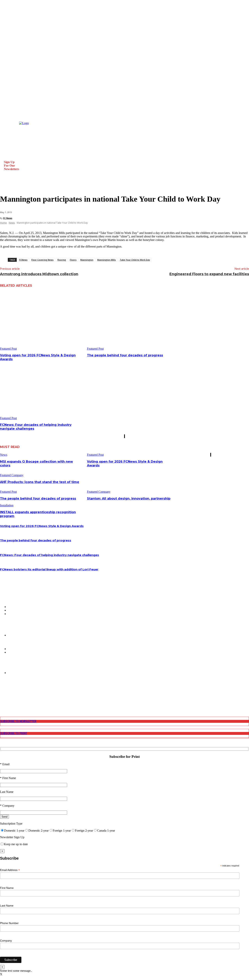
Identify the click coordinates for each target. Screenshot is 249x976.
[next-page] (124, 436)
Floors (73, 259)
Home (3, 222)
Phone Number (9, 923)
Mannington (86, 259)
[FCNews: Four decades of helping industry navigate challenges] (42, 390)
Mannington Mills (106, 259)
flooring (61, 259)
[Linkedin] (2, 695)
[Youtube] (2, 702)
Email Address (10, 870)
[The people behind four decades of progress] (129, 321)
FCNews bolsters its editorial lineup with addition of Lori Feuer (49, 569)
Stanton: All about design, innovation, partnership (128, 498)
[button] (4, 185)
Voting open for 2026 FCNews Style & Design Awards (42, 526)
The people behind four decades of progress (125, 355)
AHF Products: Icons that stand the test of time (39, 482)
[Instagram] (2, 692)
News (12, 222)
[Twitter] (2, 699)
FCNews (23, 259)
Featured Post (8, 348)
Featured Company (12, 475)
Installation (6, 505)
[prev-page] (210, 455)
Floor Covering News (42, 259)
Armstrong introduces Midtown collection (39, 274)
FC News (7, 218)
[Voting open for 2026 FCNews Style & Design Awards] (42, 321)
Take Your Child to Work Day (135, 259)
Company (6, 940)
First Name (7, 887)
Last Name (6, 905)
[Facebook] (2, 689)
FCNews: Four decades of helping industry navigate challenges (49, 555)
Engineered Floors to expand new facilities (209, 274)
